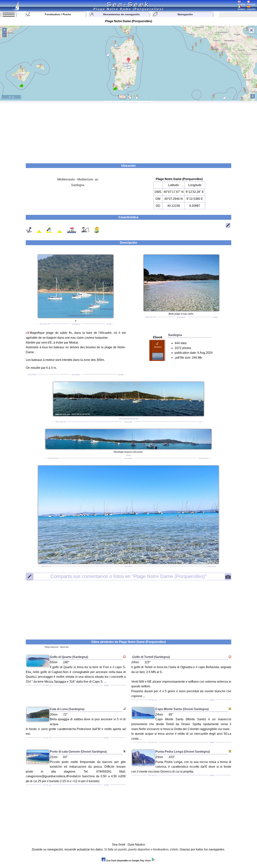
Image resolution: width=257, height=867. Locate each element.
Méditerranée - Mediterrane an (77, 179)
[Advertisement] (128, 131)
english (241, 4)
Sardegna (77, 185)
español (251, 9)
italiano (241, 9)
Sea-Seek (128, 4)
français (251, 4)
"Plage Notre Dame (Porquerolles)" (128, 576)
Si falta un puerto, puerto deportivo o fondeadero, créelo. (141, 849)
